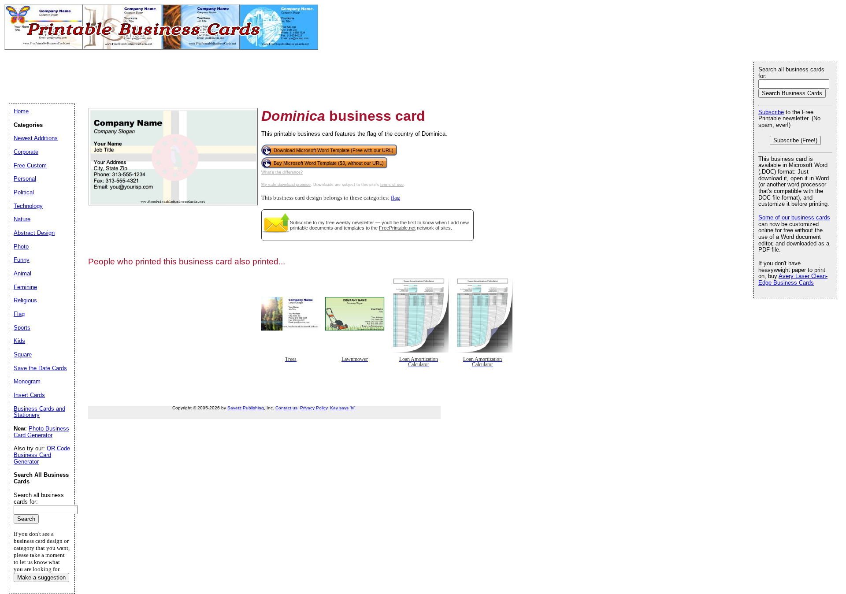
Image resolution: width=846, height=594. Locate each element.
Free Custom (30, 165)
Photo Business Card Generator (41, 431)
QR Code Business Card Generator (42, 454)
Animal (22, 273)
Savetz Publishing (245, 407)
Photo (21, 246)
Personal (25, 178)
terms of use (392, 184)
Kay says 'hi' (342, 407)
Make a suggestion (41, 577)
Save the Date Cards (40, 368)
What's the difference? (282, 172)
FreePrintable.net (397, 227)
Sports (22, 327)
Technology (28, 206)
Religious (25, 300)
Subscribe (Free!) (795, 140)
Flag (19, 314)
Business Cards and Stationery (39, 412)
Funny (22, 259)
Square (23, 354)
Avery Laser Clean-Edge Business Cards (792, 279)
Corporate (26, 151)
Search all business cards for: (791, 72)
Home (21, 111)
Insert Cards (29, 395)
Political (24, 192)
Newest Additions (36, 138)
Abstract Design (34, 233)
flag (395, 198)
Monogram (27, 381)
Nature (22, 219)
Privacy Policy (313, 407)
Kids (19, 341)
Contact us (286, 407)
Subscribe (301, 222)
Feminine (25, 287)
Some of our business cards (794, 217)
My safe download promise (286, 184)
